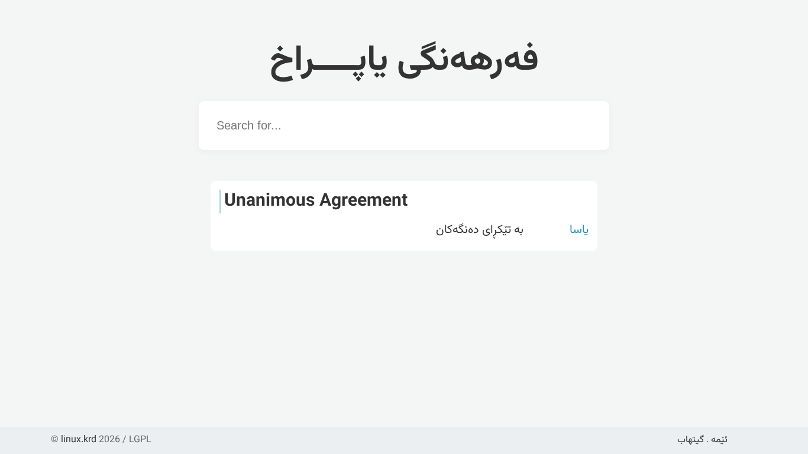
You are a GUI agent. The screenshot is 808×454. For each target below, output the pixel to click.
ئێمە (719, 440)
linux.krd (78, 440)
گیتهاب (690, 440)
